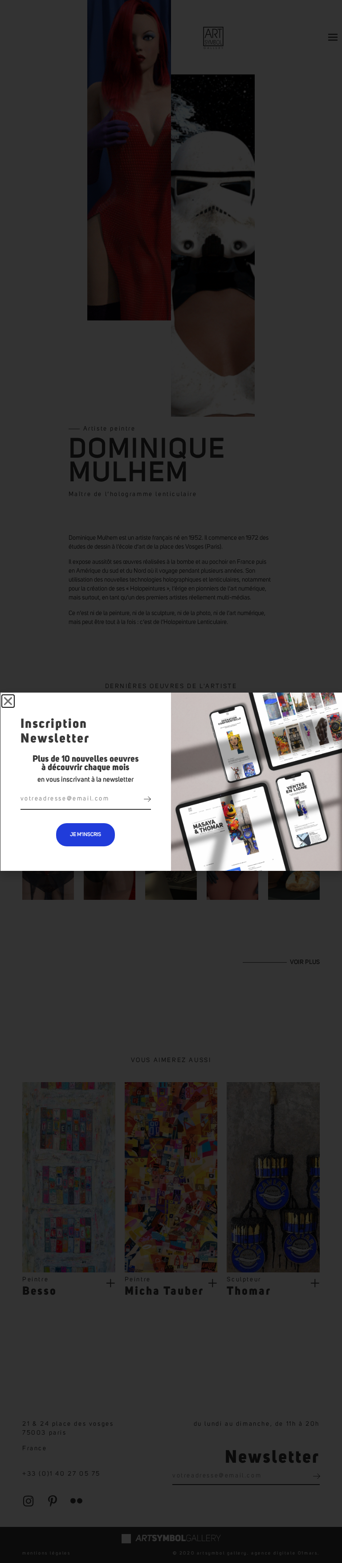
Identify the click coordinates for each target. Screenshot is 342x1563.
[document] (171, 781)
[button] (8, 701)
